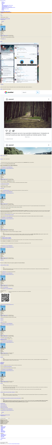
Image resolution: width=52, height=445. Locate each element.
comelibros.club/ (2, 362)
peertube (1, 155)
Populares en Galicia (3, 426)
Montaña (8, 5)
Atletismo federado (3, 431)
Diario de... (2, 428)
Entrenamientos (6, 7)
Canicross (11, 6)
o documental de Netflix (6, 190)
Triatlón (10, 5)
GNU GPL (10, 443)
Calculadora (4, 8)
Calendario (3, 3)
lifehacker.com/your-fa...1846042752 (6, 238)
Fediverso (6, 337)
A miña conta (3, 2)
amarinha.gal (1, 339)
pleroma (1, 41)
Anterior (3, 21)
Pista (6, 6)
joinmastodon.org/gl (2, 403)
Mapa (2, 8)
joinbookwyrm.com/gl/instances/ (8, 366)
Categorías (1, 425)
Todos (2, 4)
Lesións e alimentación (3, 434)
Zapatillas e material (3, 435)
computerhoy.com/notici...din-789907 (6, 237)
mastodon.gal (4, 191)
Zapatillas (9, 7)
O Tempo (7, 8)
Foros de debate (2, 18)
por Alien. (1, 383)
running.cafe (1, 318)
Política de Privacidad (16, 443)
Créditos (13, 443)
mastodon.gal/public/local (3, 404)
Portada (1, 439)
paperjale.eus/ (2, 363)
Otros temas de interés (7, 18)
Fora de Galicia (2, 430)
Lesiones (3, 7)
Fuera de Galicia (4, 6)
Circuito (12, 5)
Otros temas (13, 7)
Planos (11, 7)
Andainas (8, 6)
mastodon (3, 38)
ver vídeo (4, 155)
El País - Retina (2, 188)
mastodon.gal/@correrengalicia (4, 407)
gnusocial (2, 84)
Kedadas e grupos (3, 427)
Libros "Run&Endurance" (9, 191)
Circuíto (3, 9)
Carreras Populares (4, 5)
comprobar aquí (4, 271)
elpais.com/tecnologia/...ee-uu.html (9, 214)
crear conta (5, 339)
